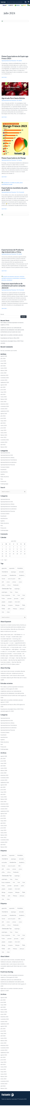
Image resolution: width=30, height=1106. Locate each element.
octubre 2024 (4, 408)
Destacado (16, 585)
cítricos (9, 585)
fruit (14, 595)
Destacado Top (7, 588)
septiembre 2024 (5, 411)
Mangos (17, 605)
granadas (16, 598)
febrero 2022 (4, 447)
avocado (21, 572)
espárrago (17, 588)
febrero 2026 (4, 370)
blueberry (21, 575)
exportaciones (4, 472)
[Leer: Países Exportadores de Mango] (15, 138)
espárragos (4, 592)
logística (3, 474)
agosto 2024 (4, 413)
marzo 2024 (4, 425)
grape (22, 598)
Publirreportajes (4, 484)
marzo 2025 (4, 396)
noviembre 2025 (5, 377)
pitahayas (22, 608)
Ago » (5, 560)
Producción (3, 481)
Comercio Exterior (5, 467)
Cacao (3, 578)
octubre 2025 (4, 380)
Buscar (2, 314)
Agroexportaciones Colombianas (9, 460)
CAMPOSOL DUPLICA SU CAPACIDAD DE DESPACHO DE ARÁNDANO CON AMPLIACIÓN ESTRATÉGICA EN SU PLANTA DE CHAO (12, 330)
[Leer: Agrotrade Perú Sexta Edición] (15, 88)
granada (9, 598)
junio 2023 (3, 428)
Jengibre (10, 601)
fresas (16, 592)
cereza (8, 582)
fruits (18, 595)
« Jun (2, 560)
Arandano (20, 568)
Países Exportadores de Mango (14, 158)
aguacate (4, 568)
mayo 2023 (3, 430)
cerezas (14, 582)
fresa (11, 592)
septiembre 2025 (5, 382)
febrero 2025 (4, 399)
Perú (2, 479)
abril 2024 (3, 423)
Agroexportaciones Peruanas (9, 60)
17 (9, 551)
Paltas (3, 608)
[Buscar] (25, 2)
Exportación (3, 469)
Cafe (19, 578)
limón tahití (17, 601)
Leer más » (4, 77)
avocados (4, 575)
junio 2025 (3, 389)
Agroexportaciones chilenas (7, 457)
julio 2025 (3, 387)
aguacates (11, 568)
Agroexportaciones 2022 (7, 455)
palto (9, 608)
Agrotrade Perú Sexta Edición (13, 98)
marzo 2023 (4, 432)
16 (6, 551)
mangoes (10, 605)
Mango (3, 605)
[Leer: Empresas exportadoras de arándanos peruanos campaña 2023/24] (15, 278)
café (3, 582)
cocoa (20, 582)
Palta (23, 605)
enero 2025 (3, 401)
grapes (3, 602)
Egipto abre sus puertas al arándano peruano (12, 335)
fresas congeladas (6, 595)
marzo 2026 (4, 368)
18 (13, 551)
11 (13, 549)
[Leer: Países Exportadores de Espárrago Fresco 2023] (15, 37)
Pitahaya (15, 608)
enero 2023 (3, 437)
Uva (3, 612)
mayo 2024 (3, 420)
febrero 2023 (4, 435)
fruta (23, 595)
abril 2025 (3, 394)
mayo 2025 (3, 392)
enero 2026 (3, 373)
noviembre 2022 (5, 439)
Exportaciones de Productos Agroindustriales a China (13, 251)
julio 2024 (3, 416)
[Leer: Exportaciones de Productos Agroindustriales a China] (15, 230)
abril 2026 (3, 365)
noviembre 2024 (5, 406)
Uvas (8, 612)
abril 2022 (3, 444)
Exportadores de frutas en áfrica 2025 (10, 338)
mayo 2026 (3, 363)
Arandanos (5, 572)
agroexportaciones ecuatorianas (8, 462)
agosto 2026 (4, 356)
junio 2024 (3, 418)
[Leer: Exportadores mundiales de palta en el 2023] (15, 183)
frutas (3, 598)
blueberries (13, 575)
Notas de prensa (5, 476)
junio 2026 (3, 361)
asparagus (13, 572)
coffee (3, 585)
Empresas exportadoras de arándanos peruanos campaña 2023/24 (13, 286)
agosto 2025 (4, 385)
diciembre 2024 (4, 404)
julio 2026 (3, 358)
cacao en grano (11, 578)
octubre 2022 (4, 442)
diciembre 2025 (4, 375)
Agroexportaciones (5, 452)
